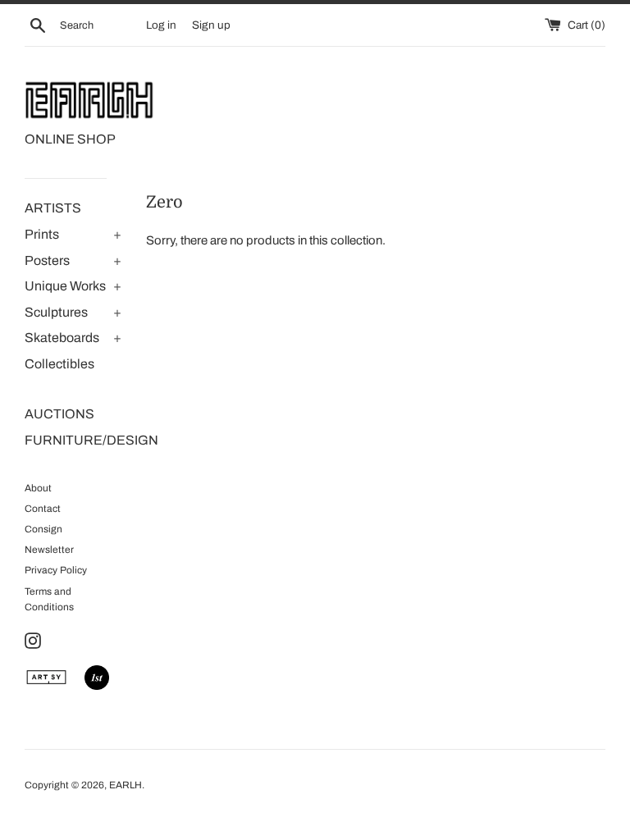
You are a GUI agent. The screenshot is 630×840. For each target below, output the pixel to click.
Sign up (211, 25)
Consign (43, 529)
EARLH (125, 785)
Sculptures (56, 312)
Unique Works (65, 286)
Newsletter (49, 549)
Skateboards (62, 338)
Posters (47, 260)
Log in (161, 25)
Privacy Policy (56, 570)
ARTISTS (53, 208)
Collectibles (59, 364)
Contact (43, 508)
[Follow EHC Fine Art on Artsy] (46, 685)
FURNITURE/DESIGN (73, 440)
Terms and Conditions (49, 599)
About (38, 488)
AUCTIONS (59, 414)
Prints (42, 234)
